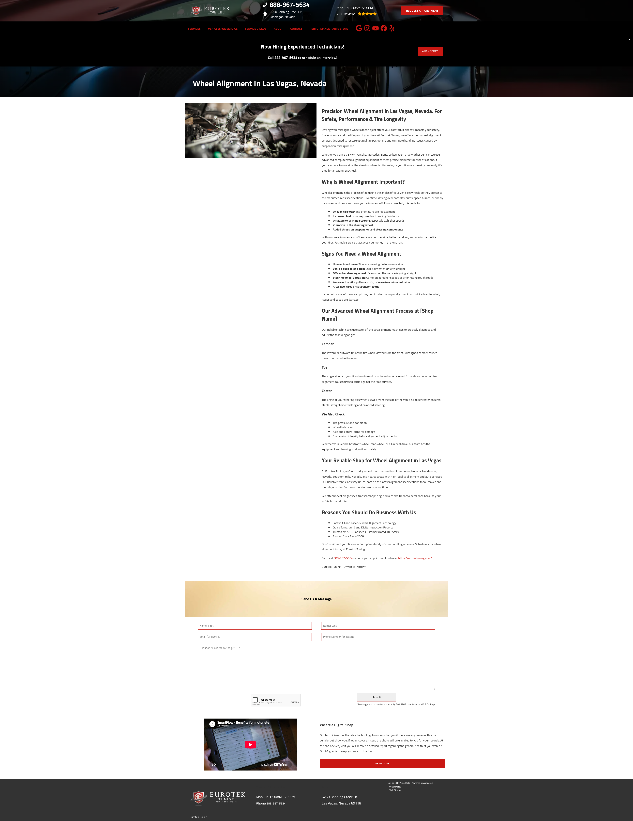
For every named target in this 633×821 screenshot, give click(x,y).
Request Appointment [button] (422, 10)
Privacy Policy (394, 786)
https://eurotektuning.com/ (415, 558)
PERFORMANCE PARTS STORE (329, 28)
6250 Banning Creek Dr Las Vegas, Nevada (285, 14)
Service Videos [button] (255, 28)
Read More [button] (382, 763)
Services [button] (194, 28)
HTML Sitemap (395, 790)
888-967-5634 (343, 558)
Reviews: (346, 14)
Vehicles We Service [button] (223, 28)
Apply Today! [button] (430, 51)
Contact (296, 28)
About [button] (278, 28)
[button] (359, 28)
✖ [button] (629, 39)
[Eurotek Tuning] (209, 11)
